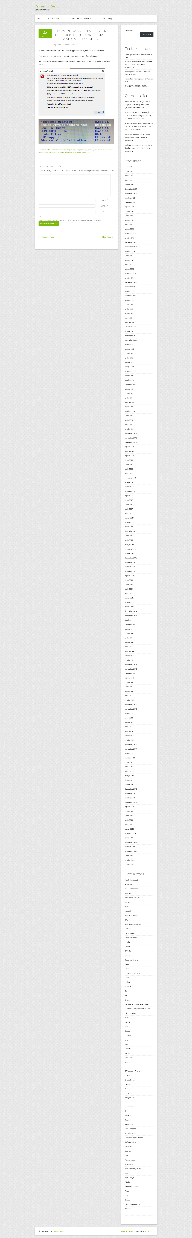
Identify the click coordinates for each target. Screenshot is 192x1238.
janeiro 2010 (129, 838)
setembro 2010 (130, 802)
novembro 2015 (131, 562)
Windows (128, 1182)
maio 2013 (129, 691)
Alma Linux (129, 884)
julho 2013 (129, 682)
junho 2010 (129, 815)
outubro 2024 (130, 251)
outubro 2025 (130, 198)
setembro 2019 (130, 442)
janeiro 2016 (129, 553)
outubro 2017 (130, 487)
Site (102, 211)
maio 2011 (129, 767)
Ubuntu (128, 1151)
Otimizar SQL (106, 18)
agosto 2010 (129, 807)
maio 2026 (129, 175)
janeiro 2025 (129, 238)
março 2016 (129, 544)
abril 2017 (128, 513)
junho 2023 (129, 309)
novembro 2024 (131, 247)
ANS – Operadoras (132, 889)
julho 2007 (129, 864)
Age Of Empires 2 (131, 880)
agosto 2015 (129, 575)
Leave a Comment (71, 44)
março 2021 (129, 402)
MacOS (127, 1044)
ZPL (126, 1213)
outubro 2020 (130, 411)
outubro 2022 (130, 344)
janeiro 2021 (129, 407)
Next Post (107, 237)
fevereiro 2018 (130, 478)
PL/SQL (127, 1093)
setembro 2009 (130, 851)
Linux (127, 1040)
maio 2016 (129, 540)
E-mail (103, 206)
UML (126, 1155)
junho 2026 (129, 171)
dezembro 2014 (131, 611)
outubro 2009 (130, 847)
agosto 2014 (129, 629)
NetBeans (129, 1057)
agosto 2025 (129, 207)
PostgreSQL (129, 1097)
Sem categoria (130, 1129)
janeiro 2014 (129, 660)
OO (126, 1066)
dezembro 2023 (131, 282)
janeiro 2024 (129, 278)
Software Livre (130, 1142)
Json (126, 1026)
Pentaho (128, 1084)
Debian (127, 955)
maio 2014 (129, 642)
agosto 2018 (129, 455)
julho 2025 (129, 211)
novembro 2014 (131, 615)
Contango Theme (126, 1231)
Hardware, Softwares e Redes (137, 1004)
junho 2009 (129, 855)
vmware (90, 150)
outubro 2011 (130, 753)
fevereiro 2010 (130, 833)
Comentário (101, 175)
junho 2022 (129, 358)
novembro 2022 (131, 340)
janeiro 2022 (129, 375)
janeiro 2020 (129, 429)
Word (127, 1191)
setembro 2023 (130, 295)
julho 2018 (129, 460)
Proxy (127, 1102)
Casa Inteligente (131, 937)
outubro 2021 (130, 380)
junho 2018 (129, 464)
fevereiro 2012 (130, 735)
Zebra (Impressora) (132, 1204)
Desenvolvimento (132, 960)
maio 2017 (129, 509)
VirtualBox (129, 1164)
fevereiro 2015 (130, 602)
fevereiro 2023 (130, 327)
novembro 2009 (131, 842)
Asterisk (128, 911)
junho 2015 (129, 584)
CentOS (128, 946)
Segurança (129, 1124)
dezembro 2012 (131, 704)
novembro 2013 (131, 669)
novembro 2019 (131, 438)
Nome (103, 200)
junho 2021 (129, 398)
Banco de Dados (131, 915)
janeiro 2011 (129, 784)
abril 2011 (128, 771)
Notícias (128, 1062)
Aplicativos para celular (134, 897)
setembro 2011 (130, 758)
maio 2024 (129, 260)
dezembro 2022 (131, 335)
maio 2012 (129, 722)
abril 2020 (128, 424)
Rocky (127, 1120)
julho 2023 (129, 304)
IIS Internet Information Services (137, 1009)
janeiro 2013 (129, 700)
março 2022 (129, 367)
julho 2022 (129, 353)
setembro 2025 (130, 202)
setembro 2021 (130, 384)
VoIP (126, 1173)
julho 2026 (129, 167)
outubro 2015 (130, 567)
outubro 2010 (130, 798)
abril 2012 (128, 727)
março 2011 (129, 775)
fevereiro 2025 (130, 233)
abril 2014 (128, 647)
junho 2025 (129, 215)
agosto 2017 (129, 495)
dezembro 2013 (131, 664)
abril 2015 (128, 593)
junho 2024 (129, 255)
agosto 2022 (129, 349)
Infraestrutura (52, 150)
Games (127, 991)
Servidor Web (130, 1133)
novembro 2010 (131, 793)
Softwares (129, 1146)
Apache (128, 893)
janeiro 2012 (129, 740)
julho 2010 (129, 811)
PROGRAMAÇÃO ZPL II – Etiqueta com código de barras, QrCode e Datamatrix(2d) (138, 104)
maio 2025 (129, 220)
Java (126, 1017)
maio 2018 (129, 469)
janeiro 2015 (129, 607)
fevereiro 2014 (130, 655)
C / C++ (127, 929)
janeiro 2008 (129, 860)
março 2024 (129, 269)
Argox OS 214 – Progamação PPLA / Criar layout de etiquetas (139, 126)
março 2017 (129, 518)
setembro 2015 (130, 571)
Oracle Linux (130, 1080)
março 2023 (129, 322)
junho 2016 (129, 535)
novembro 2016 (131, 531)
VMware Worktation (83, 152)
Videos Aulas (130, 1160)
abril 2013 (128, 695)
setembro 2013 (130, 673)
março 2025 (129, 229)
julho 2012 (129, 718)
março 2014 (129, 651)
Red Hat (128, 1115)
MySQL (127, 1053)
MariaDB (128, 1049)
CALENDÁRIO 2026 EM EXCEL (136, 86)
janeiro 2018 (129, 482)
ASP (126, 906)
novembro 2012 (131, 709)
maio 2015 (129, 589)
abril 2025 (128, 224)
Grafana (128, 1000)
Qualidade (129, 1106)
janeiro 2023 (129, 331)
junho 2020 (129, 415)
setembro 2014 (130, 624)
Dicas (127, 964)
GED (126, 995)
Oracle (127, 1075)
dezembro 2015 (131, 558)
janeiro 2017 (129, 527)
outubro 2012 (130, 713)
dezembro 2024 (131, 242)
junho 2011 (129, 762)
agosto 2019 (129, 447)
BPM (126, 920)
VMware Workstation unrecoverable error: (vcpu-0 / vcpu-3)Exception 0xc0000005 (139, 64)
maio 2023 (129, 313)
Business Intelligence (133, 924)
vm (85, 150)
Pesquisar (129, 30)
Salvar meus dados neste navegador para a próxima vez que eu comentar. (70, 220)
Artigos (127, 902)
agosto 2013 (129, 678)
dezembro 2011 (131, 744)
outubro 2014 (130, 620)
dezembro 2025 (131, 189)
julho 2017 (129, 500)
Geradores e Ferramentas (81, 18)
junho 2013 (129, 687)
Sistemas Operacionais (134, 1137)
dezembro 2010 (131, 789)
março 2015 (129, 598)
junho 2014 (129, 638)
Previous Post (47, 237)
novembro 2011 (131, 749)
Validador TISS (55, 18)
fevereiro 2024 (130, 273)
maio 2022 (129, 362)
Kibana (127, 1031)
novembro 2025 (131, 193)
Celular (127, 942)
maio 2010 (129, 820)
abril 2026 (128, 180)
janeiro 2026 (129, 184)
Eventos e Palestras (133, 973)
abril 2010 (128, 824)
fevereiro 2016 (130, 549)
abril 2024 (128, 264)
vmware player (100, 150)
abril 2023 (128, 318)
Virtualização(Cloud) (67, 150)
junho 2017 (129, 504)
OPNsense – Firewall (133, 1071)
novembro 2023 (131, 287)
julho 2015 (129, 580)
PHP (126, 1089)
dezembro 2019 (131, 433)
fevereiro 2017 (130, 522)
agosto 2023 (129, 300)
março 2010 (129, 829)
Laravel (128, 1035)
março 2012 (129, 731)
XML (126, 1195)
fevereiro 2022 (130, 371)
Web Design (129, 1177)
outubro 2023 (130, 291)
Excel (127, 977)
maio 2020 (129, 420)
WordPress (148, 1231)
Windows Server (131, 1186)
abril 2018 (128, 473)
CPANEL (128, 951)
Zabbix (127, 1200)
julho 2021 (129, 393)
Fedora (127, 982)
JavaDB (127, 1022)
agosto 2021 (129, 389)
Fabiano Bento (47, 6)
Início (40, 18)
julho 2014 (129, 633)
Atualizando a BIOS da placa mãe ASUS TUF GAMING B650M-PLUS (137, 137)
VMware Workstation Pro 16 (63, 152)
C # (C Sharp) (130, 933)
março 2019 (129, 451)
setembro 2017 (130, 491)
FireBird (128, 986)
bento (127, 101)
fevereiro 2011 (130, 780)
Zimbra (127, 1209)
